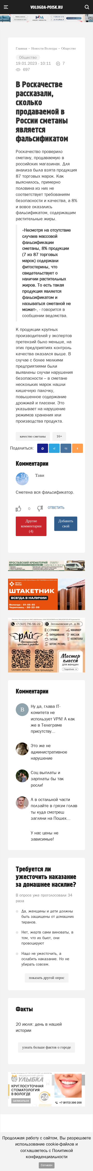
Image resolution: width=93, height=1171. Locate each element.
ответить (56, 508)
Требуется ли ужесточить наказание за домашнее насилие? (46, 877)
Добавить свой (65, 523)
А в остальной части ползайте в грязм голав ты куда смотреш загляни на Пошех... (54, 809)
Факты (24, 1009)
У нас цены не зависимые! (44, 836)
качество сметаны (33, 436)
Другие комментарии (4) (31, 526)
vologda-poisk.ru (46, 7)
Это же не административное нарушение (49, 752)
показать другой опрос (46, 978)
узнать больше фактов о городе (46, 1047)
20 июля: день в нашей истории (39, 1027)
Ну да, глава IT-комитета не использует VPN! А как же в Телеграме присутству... (53, 719)
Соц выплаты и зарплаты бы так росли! (47, 779)
